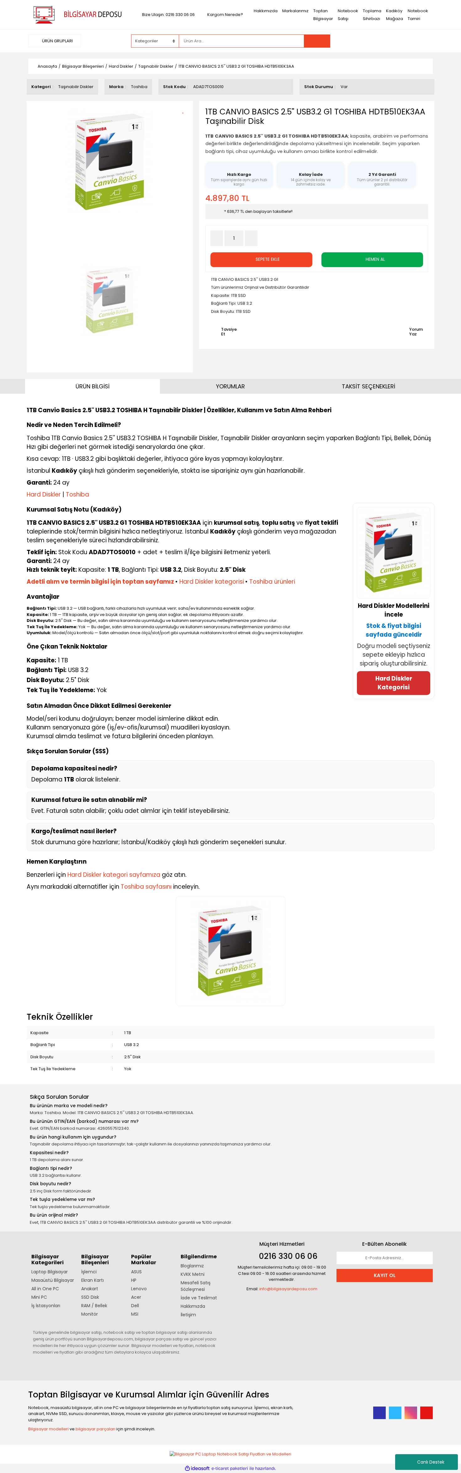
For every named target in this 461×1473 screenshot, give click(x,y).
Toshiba (139, 87)
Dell (135, 1305)
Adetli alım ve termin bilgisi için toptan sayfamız (100, 581)
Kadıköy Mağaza (394, 15)
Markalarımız (295, 11)
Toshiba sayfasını (146, 886)
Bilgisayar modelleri (48, 1429)
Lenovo (139, 1289)
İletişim (188, 1315)
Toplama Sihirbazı (372, 15)
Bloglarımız (192, 1266)
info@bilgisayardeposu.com (288, 1289)
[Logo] (76, 14)
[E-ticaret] (229, 1468)
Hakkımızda (266, 11)
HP (133, 1280)
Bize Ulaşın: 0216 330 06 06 (168, 15)
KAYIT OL (384, 1275)
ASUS (136, 1272)
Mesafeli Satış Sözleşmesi (195, 1286)
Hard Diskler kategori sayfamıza (113, 875)
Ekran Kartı (92, 1280)
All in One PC (45, 1289)
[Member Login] (385, 40)
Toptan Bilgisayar (323, 15)
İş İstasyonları (45, 1305)
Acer (136, 1297)
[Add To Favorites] (185, 109)
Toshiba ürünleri (272, 581)
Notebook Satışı (348, 15)
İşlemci (89, 1272)
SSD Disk (90, 1297)
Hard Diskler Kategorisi (393, 683)
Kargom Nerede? (225, 15)
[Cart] (423, 41)
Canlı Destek (430, 1462)
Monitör (89, 1314)
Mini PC (39, 1297)
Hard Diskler (44, 494)
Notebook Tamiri (418, 15)
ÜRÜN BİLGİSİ (92, 386)
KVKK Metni (192, 1274)
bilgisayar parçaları (95, 1429)
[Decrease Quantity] (216, 238)
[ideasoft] (197, 1468)
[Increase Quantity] (251, 238)
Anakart (89, 1289)
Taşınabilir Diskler (75, 87)
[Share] (185, 120)
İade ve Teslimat (199, 1298)
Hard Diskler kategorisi (211, 581)
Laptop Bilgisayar (49, 1272)
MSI (134, 1314)
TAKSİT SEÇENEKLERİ (368, 386)
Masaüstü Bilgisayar (52, 1280)
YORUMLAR (230, 386)
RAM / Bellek (94, 1305)
